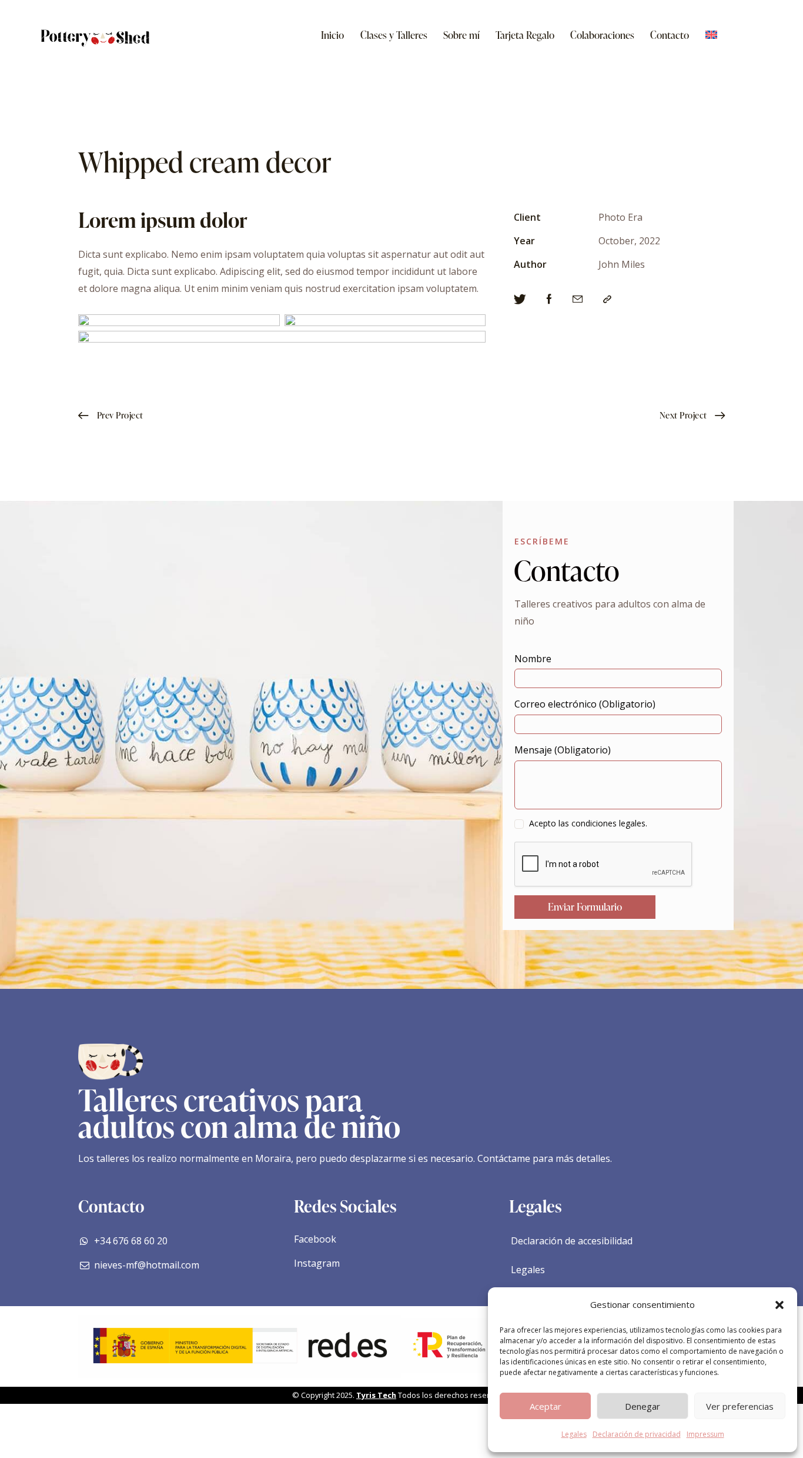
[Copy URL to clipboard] (607, 299)
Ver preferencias (740, 1406)
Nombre (532, 658)
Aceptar (545, 1406)
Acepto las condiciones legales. (588, 823)
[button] (779, 1305)
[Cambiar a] (711, 35)
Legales (574, 1434)
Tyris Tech (376, 1395)
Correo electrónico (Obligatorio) (584, 704)
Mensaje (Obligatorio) (562, 749)
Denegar (642, 1406)
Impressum (705, 1434)
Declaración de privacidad (637, 1434)
